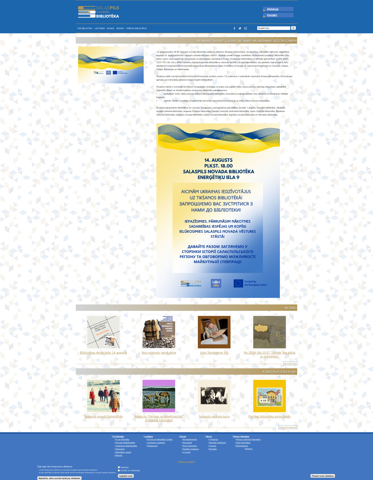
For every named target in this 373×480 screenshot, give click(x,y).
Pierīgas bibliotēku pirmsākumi (269, 416)
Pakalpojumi (152, 446)
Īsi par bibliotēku (122, 439)
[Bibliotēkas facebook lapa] (234, 29)
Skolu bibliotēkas (243, 442)
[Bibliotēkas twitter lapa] (239, 29)
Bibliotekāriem (242, 446)
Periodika (213, 449)
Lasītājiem (100, 28)
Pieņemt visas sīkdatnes (323, 476)
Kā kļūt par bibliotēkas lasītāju (160, 439)
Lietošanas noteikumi (156, 442)
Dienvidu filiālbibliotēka (125, 442)
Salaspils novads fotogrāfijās (103, 416)
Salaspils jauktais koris (214, 416)
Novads (110, 28)
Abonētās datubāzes (217, 442)
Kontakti (272, 15)
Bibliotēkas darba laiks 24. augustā (103, 352)
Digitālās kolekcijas (191, 449)
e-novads (187, 452)
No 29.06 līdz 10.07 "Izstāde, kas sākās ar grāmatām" (269, 354)
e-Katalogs (213, 439)
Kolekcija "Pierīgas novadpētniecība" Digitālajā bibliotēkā (158, 418)
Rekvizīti (119, 455)
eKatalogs (273, 9)
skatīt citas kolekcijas (288, 427)
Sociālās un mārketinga (130, 470)
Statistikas (124, 467)
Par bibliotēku (85, 28)
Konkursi (249, 448)
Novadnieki (187, 442)
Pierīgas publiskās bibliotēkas (248, 439)
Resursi (120, 28)
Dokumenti (120, 449)
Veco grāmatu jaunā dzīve (158, 352)
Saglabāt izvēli (125, 476)
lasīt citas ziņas (290, 363)
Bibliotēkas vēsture (123, 452)
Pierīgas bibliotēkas (136, 28)
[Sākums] (98, 7)
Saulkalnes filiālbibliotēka (126, 446)
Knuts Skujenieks (190, 446)
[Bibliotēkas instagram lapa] (245, 29)
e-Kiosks (212, 446)
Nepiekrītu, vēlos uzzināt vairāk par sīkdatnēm (59, 478)
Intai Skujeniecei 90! (214, 352)
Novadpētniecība (190, 439)
